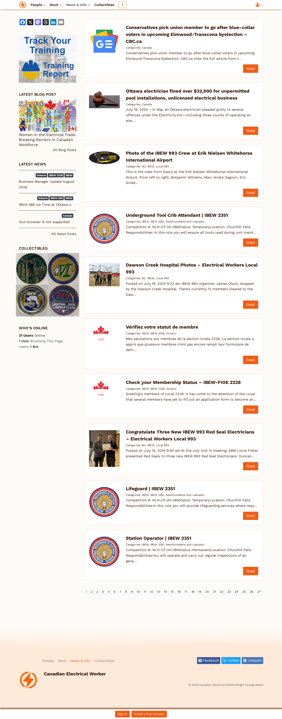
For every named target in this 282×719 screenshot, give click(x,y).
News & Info (80, 661)
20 (207, 592)
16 (179, 592)
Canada (147, 47)
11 (145, 592)
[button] (261, 4)
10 (138, 592)
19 (199, 592)
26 (251, 592)
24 (236, 592)
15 (172, 592)
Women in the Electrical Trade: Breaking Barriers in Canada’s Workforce (47, 139)
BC (144, 166)
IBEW (150, 166)
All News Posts (63, 234)
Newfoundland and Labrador (185, 221)
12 (151, 592)
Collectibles (104, 5)
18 (193, 592)
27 (259, 592)
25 (244, 592)
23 (229, 592)
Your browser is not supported (44, 222)
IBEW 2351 (157, 221)
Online (32, 335)
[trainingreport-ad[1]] (47, 59)
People (48, 661)
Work (62, 661)
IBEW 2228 (157, 333)
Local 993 (162, 166)
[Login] (259, 5)
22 (221, 592)
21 (214, 592)
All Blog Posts (64, 150)
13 (158, 592)
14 (165, 592)
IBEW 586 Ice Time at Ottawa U (45, 205)
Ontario (171, 333)
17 (186, 592)
